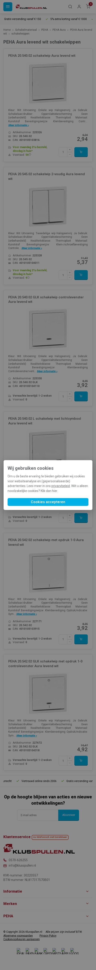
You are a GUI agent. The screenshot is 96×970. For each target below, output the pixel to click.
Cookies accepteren (48, 502)
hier (54, 491)
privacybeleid (60, 486)
